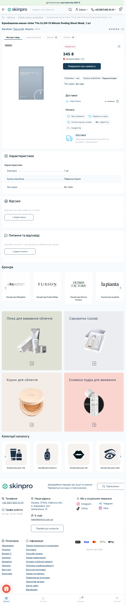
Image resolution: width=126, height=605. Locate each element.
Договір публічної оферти (39, 561)
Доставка (81, 135)
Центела (6, 557)
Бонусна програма (36, 569)
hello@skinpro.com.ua (42, 519)
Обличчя (11, 17)
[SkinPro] (21, 486)
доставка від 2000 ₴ (70, 2)
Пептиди (6, 565)
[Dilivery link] (117, 101)
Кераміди (7, 561)
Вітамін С (7, 553)
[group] (16, 286)
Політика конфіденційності (40, 565)
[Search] (70, 9)
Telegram (108, 503)
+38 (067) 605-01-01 (13, 502)
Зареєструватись (35, 573)
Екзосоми (7, 573)
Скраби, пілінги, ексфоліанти (30, 17)
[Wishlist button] (119, 46)
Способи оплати (34, 553)
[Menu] (3, 9)
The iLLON (18, 29)
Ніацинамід (8, 545)
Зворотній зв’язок (35, 581)
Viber (105, 508)
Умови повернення (36, 557)
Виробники (31, 589)
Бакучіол (6, 569)
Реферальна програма (38, 577)
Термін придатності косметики (42, 545)
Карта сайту (32, 585)
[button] (120, 287)
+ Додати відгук (19, 217)
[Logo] (17, 9)
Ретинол (6, 549)
